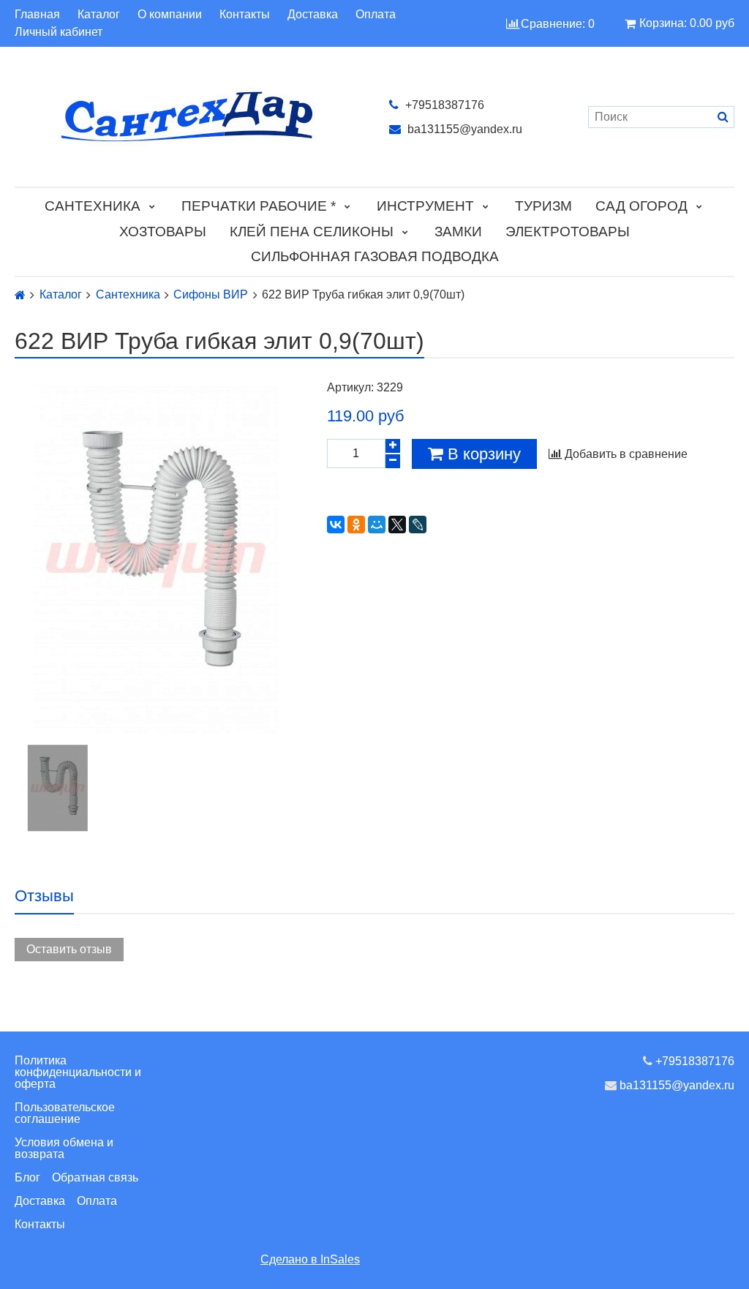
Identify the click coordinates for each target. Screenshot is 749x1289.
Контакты (244, 14)
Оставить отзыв (69, 949)
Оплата (375, 14)
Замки (458, 231)
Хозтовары (162, 231)
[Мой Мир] (376, 524)
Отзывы (44, 896)
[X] (397, 524)
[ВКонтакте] (336, 524)
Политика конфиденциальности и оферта (78, 1072)
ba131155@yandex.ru (463, 129)
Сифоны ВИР (210, 295)
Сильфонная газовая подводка (375, 256)
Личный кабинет (58, 32)
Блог (27, 1177)
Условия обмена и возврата (64, 1148)
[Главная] (20, 295)
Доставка (312, 14)
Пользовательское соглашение (65, 1113)
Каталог (99, 14)
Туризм (543, 206)
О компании (170, 14)
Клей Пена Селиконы (312, 231)
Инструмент (425, 206)
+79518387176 (443, 105)
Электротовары (567, 231)
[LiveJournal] (417, 524)
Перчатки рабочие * (258, 206)
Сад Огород (641, 206)
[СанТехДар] (187, 116)
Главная (37, 14)
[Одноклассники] (356, 524)
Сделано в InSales (310, 1259)
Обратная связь (95, 1177)
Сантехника (92, 206)
